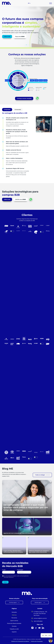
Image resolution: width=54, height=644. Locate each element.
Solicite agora (38, 602)
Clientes (14, 615)
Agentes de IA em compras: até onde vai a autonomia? (19, 533)
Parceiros (14, 617)
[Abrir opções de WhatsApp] (37, 98)
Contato (14, 626)
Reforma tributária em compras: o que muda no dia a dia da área (39, 551)
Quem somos (14, 620)
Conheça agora (13, 602)
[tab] (7, 109)
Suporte (14, 632)
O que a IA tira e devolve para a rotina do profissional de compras (13, 551)
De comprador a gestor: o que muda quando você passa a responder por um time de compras (26, 507)
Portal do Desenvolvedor (14, 623)
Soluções (14, 612)
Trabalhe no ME (14, 629)
